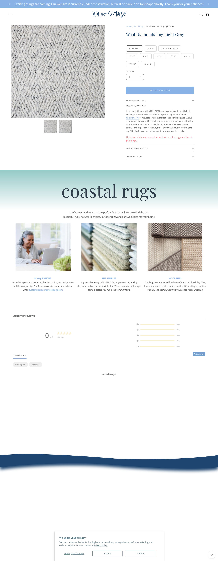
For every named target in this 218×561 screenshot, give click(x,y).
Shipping (15, 498)
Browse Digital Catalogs (63, 493)
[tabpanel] (109, 384)
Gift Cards (56, 507)
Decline (140, 553)
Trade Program (139, 483)
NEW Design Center (60, 478)
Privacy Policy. (101, 545)
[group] (109, 4)
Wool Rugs (139, 26)
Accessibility (98, 507)
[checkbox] (35, 364)
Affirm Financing (59, 503)
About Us (15, 478)
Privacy (95, 503)
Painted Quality (99, 478)
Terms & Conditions (21, 503)
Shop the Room (59, 488)
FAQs (13, 493)
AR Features (98, 488)
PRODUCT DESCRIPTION (137, 148)
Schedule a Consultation (63, 483)
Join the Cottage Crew (62, 498)
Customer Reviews (20, 483)
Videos (95, 498)
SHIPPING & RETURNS (136, 100)
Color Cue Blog (99, 493)
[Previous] (9, 4)
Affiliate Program (140, 493)
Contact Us (16, 507)
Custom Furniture (140, 488)
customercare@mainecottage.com (46, 289)
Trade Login (138, 478)
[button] (201, 14)
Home (128, 26)
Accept (107, 553)
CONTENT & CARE (134, 156)
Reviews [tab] (20, 355)
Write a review (199, 354)
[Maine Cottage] (109, 14)
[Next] (208, 4)
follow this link (132, 117)
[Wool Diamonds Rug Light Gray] (50, 126)
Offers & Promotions (21, 488)
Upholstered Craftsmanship (105, 483)
